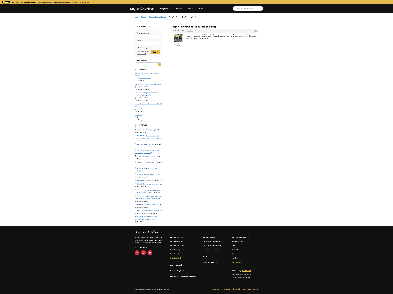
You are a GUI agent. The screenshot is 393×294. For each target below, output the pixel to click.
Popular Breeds (208, 257)
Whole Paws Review (153, 174)
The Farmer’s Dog (237, 242)
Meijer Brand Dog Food (152, 156)
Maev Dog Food (150, 144)
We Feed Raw (236, 250)
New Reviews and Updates (211, 250)
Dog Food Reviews (209, 237)
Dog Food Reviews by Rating (212, 246)
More (201, 9)
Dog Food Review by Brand (211, 242)
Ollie (233, 246)
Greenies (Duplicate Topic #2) (158, 17)
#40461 (256, 31)
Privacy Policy (236, 289)
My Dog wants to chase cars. (151, 205)
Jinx (233, 254)
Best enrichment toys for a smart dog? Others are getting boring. (146, 94)
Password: (140, 40)
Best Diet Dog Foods (177, 271)
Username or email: (143, 33)
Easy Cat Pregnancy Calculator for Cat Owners (146, 74)
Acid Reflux (149, 181)
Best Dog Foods (163, 9)
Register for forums (143, 51)
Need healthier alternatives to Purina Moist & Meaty (148, 105)
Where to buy (241, 271)
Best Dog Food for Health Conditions (183, 277)
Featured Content (209, 263)
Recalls (190, 9)
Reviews (179, 9)
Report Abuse (190, 31)
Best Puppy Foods (176, 265)
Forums (143, 17)
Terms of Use (225, 289)
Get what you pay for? (151, 130)
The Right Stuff (151, 168)
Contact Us (247, 289)
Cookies (255, 289)
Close (390, 2)
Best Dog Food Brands (239, 237)
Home (136, 17)
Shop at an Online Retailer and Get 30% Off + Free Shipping (241, 276)
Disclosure (215, 289)
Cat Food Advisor (29, 2)
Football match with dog (153, 184)
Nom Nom (235, 258)
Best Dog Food (176, 242)
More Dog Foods (175, 258)
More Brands (236, 262)
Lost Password (141, 54)
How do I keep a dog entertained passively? (148, 84)
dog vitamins (138, 115)
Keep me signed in (144, 48)
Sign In (155, 52)
